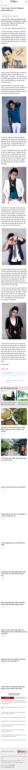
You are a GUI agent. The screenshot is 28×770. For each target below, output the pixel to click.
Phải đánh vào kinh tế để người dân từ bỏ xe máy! (13, 721)
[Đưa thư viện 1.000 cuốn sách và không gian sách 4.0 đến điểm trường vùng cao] (14, 619)
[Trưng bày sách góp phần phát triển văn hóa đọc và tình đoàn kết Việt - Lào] (14, 560)
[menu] (1, 1)
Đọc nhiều (7, 698)
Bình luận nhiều (20, 698)
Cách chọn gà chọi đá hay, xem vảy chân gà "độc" (13, 740)
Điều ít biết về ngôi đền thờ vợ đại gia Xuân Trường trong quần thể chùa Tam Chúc (13, 735)
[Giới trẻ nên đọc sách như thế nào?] (14, 476)
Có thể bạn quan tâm (9, 388)
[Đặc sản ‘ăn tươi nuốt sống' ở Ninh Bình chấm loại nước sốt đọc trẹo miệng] (14, 416)
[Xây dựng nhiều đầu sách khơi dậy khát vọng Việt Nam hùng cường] (14, 591)
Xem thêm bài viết (14, 694)
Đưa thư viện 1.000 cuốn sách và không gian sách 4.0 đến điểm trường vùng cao (14, 631)
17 (13, 713)
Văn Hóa (5, 5)
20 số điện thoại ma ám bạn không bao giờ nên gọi (13, 717)
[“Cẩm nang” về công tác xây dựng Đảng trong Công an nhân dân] (14, 675)
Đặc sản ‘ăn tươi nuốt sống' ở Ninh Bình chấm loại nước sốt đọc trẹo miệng (13, 429)
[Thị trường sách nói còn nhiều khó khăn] (14, 532)
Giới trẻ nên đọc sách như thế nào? (13, 487)
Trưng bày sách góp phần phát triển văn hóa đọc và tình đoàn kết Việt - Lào (13, 573)
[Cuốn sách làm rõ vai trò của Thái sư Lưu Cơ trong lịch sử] (14, 503)
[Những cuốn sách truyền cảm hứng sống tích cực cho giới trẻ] (14, 648)
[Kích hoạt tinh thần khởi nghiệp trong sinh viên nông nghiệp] (9, 395)
